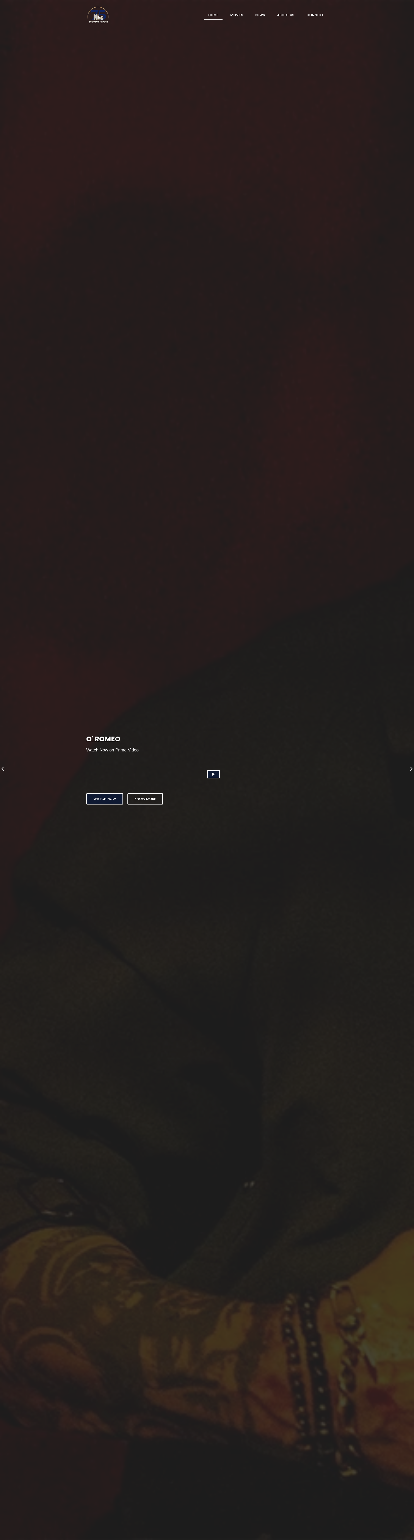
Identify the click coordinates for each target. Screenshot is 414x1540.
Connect (314, 15)
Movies (236, 15)
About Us (285, 15)
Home (213, 15)
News (260, 15)
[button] (2, 769)
